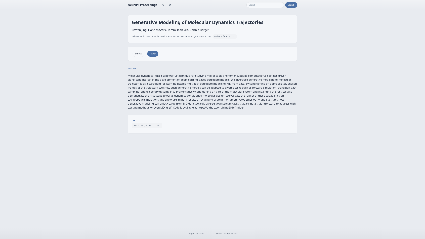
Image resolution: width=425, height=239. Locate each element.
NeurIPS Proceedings (142, 5)
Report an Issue (196, 233)
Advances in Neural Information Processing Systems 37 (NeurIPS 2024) (171, 36)
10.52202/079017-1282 (147, 125)
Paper (153, 53)
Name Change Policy (226, 233)
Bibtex (138, 53)
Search (291, 4)
